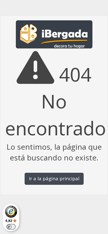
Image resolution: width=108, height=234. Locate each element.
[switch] (11, 226)
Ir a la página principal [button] (54, 178)
